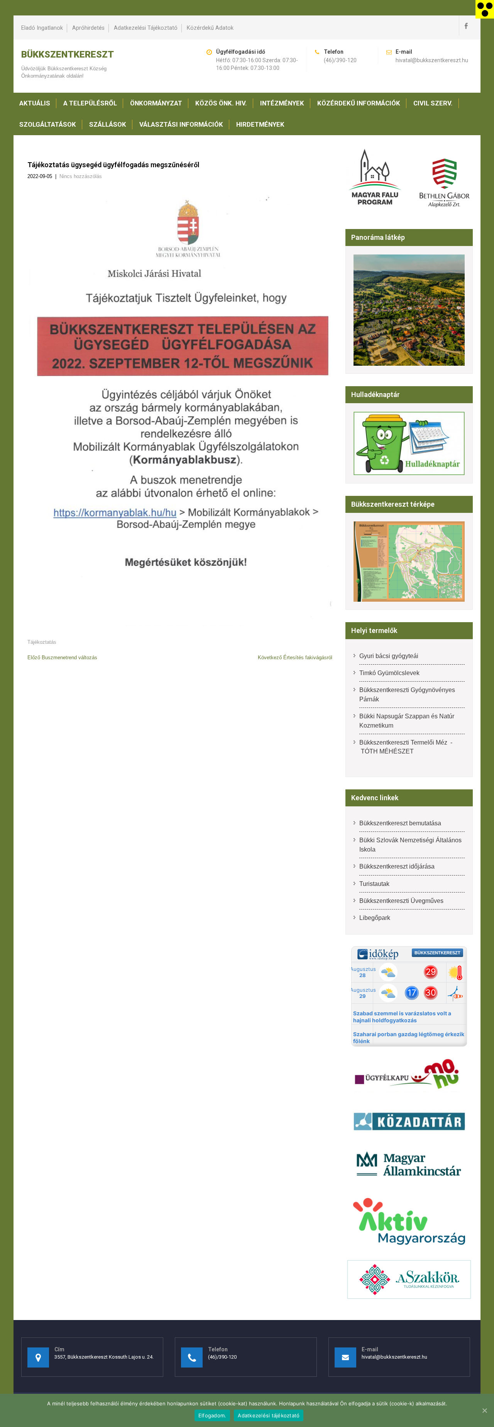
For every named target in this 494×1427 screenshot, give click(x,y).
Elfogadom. (212, 1415)
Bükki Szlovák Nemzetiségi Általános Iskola (410, 844)
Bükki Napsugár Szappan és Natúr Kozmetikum (406, 720)
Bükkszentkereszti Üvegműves (401, 901)
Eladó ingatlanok (42, 28)
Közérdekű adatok (210, 28)
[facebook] (466, 25)
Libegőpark (374, 918)
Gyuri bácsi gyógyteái (388, 656)
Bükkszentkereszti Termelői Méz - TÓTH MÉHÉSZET (405, 747)
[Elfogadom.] (484, 1410)
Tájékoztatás (41, 642)
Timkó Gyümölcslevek (389, 673)
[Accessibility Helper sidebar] (484, 9)
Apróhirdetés (88, 28)
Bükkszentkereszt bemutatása (400, 823)
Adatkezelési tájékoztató (146, 28)
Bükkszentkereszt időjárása (397, 866)
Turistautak (374, 884)
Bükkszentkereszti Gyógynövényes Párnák (407, 694)
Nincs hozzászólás (80, 176)
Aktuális (34, 103)
